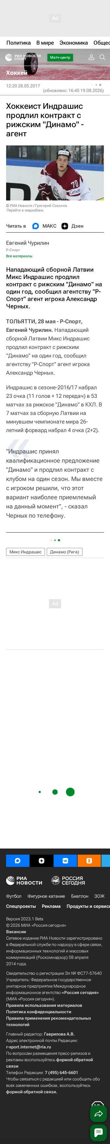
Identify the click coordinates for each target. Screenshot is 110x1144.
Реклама (51, 906)
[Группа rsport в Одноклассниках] (89, 861)
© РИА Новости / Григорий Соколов (36, 206)
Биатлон (79, 896)
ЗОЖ (99, 896)
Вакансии (16, 931)
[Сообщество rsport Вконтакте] (65, 861)
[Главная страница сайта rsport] (36, 57)
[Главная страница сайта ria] (7, 57)
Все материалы (19, 256)
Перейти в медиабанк (25, 210)
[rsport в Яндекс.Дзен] (41, 861)
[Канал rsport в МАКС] (17, 861)
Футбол (13, 896)
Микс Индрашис (25, 551)
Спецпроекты (21, 906)
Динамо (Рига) (64, 551)
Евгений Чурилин (27, 243)
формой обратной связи (31, 1091)
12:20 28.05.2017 (23, 85)
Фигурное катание (46, 896)
